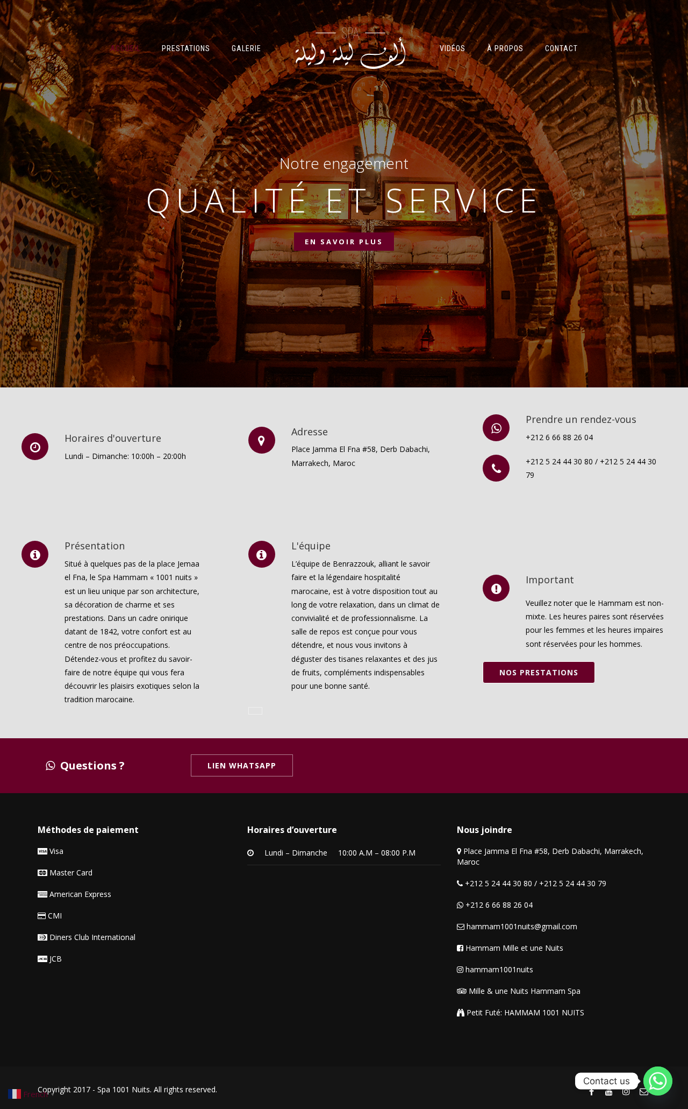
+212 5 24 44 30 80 (559, 461)
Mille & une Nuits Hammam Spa (523, 991)
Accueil (125, 48)
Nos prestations (538, 672)
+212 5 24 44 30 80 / (501, 883)
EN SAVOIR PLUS (344, 241)
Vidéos (452, 48)
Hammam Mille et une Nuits (513, 948)
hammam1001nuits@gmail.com (520, 926)
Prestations (186, 48)
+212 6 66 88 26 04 (559, 437)
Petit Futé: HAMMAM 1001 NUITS (524, 1012)
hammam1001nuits (498, 969)
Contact (561, 48)
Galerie (246, 48)
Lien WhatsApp (241, 765)
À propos (505, 48)
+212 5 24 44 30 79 (572, 883)
